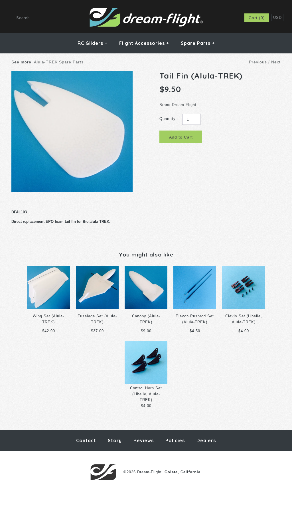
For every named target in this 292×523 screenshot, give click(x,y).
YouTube (228, 17)
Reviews (143, 440)
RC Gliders (93, 43)
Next (276, 62)
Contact (86, 440)
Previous (258, 62)
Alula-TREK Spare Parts (59, 62)
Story (115, 440)
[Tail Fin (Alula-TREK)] (72, 73)
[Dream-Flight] (146, 10)
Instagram (214, 17)
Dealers (206, 440)
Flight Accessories (144, 43)
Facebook (200, 17)
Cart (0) (257, 17)
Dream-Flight (184, 105)
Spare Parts (198, 43)
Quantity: (168, 119)
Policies (175, 440)
